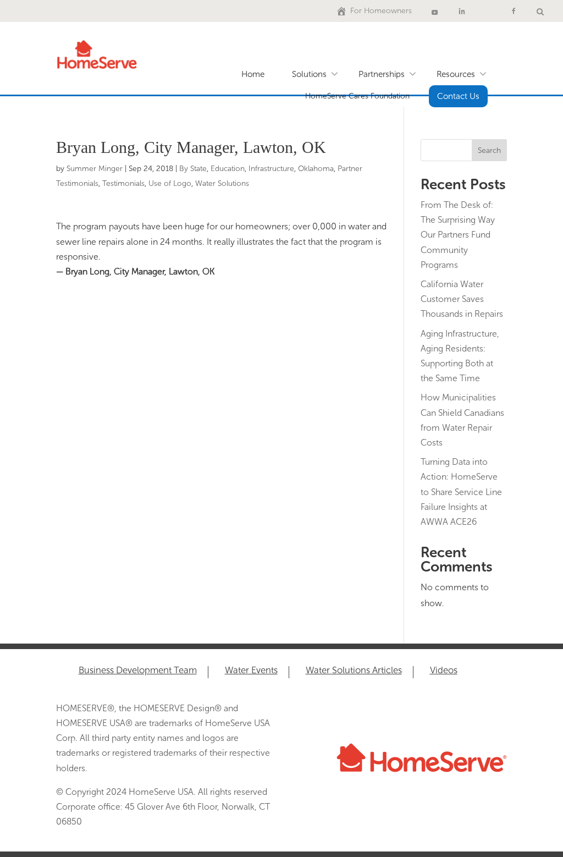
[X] (487, 11)
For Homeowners (381, 10)
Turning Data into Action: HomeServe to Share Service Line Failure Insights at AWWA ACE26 (461, 492)
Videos (443, 670)
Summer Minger (95, 168)
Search (489, 150)
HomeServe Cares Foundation (357, 96)
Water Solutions (222, 183)
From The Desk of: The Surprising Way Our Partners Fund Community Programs (458, 235)
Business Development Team (138, 670)
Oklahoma (316, 168)
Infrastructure (271, 168)
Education (228, 168)
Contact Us (458, 96)
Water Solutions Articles (354, 670)
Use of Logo (169, 183)
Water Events (251, 670)
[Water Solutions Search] (540, 11)
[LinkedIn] (462, 11)
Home (252, 74)
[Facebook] (513, 11)
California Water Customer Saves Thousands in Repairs (462, 299)
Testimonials (123, 183)
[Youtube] (435, 11)
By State (193, 168)
